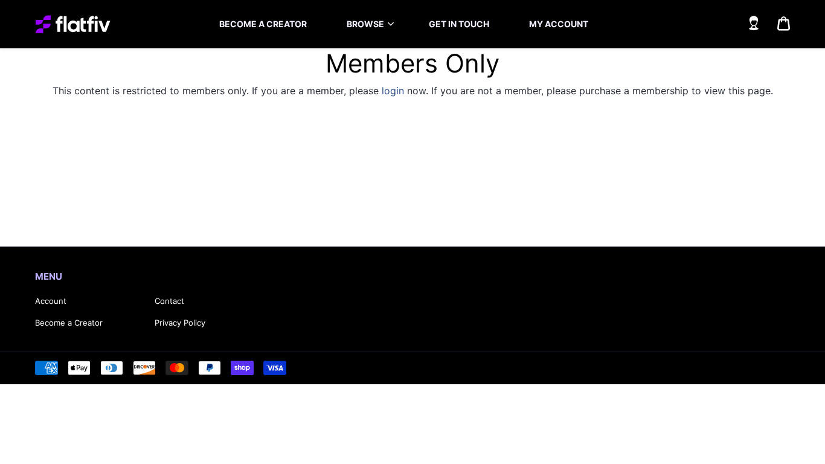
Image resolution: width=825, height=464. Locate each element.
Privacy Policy (180, 322)
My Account (558, 24)
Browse (365, 24)
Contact (169, 301)
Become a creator (263, 24)
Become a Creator (69, 322)
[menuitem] (263, 24)
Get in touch (459, 24)
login (393, 91)
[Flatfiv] (73, 24)
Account (50, 301)
